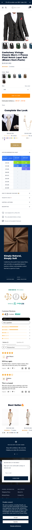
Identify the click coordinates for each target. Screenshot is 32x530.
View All (16, 145)
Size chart (27, 86)
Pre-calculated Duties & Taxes (13, 217)
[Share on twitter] (26, 368)
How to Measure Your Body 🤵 (10, 193)
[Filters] (3, 347)
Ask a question (7, 322)
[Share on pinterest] (29, 368)
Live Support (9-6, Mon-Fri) (12, 212)
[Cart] (29, 7)
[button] (16, 327)
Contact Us (21, 495)
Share (3, 105)
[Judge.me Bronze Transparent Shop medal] (24, 296)
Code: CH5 (24, 2)
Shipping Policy (6, 492)
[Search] (6, 7)
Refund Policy (5, 495)
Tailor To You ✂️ (7, 197)
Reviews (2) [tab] (5, 342)
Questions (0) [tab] (20, 342)
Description (5, 206)
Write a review (7, 319)
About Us (20, 492)
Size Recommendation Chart (10, 152)
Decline (16, 521)
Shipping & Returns (7, 202)
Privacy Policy (23, 513)
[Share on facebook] (22, 368)
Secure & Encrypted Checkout (13, 221)
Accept (15, 517)
